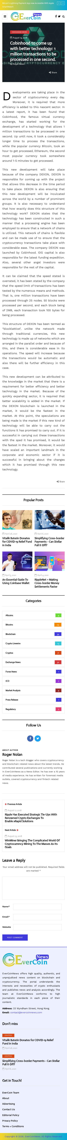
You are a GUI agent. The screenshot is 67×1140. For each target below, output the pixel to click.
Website (6, 927)
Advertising (8, 1103)
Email (6, 917)
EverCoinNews (32, 1136)
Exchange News (19, 32)
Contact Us (8, 1109)
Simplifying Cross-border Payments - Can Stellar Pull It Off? (49, 541)
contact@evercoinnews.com (26, 1012)
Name (6, 906)
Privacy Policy (10, 1120)
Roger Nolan (19, 64)
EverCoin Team (10, 1092)
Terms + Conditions (13, 1126)
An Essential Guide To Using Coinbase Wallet (15, 581)
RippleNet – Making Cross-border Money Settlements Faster (47, 583)
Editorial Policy (10, 1115)
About (5, 1098)
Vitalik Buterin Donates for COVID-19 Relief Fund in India (17, 541)
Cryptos (8, 1035)
